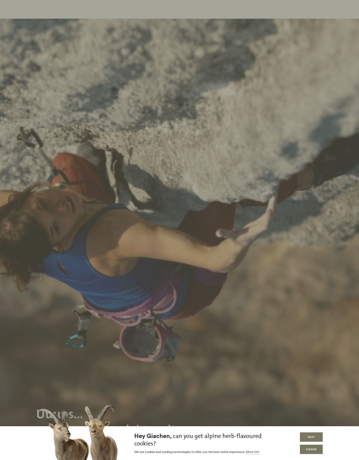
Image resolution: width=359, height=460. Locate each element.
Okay (311, 437)
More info (252, 452)
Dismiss (311, 449)
